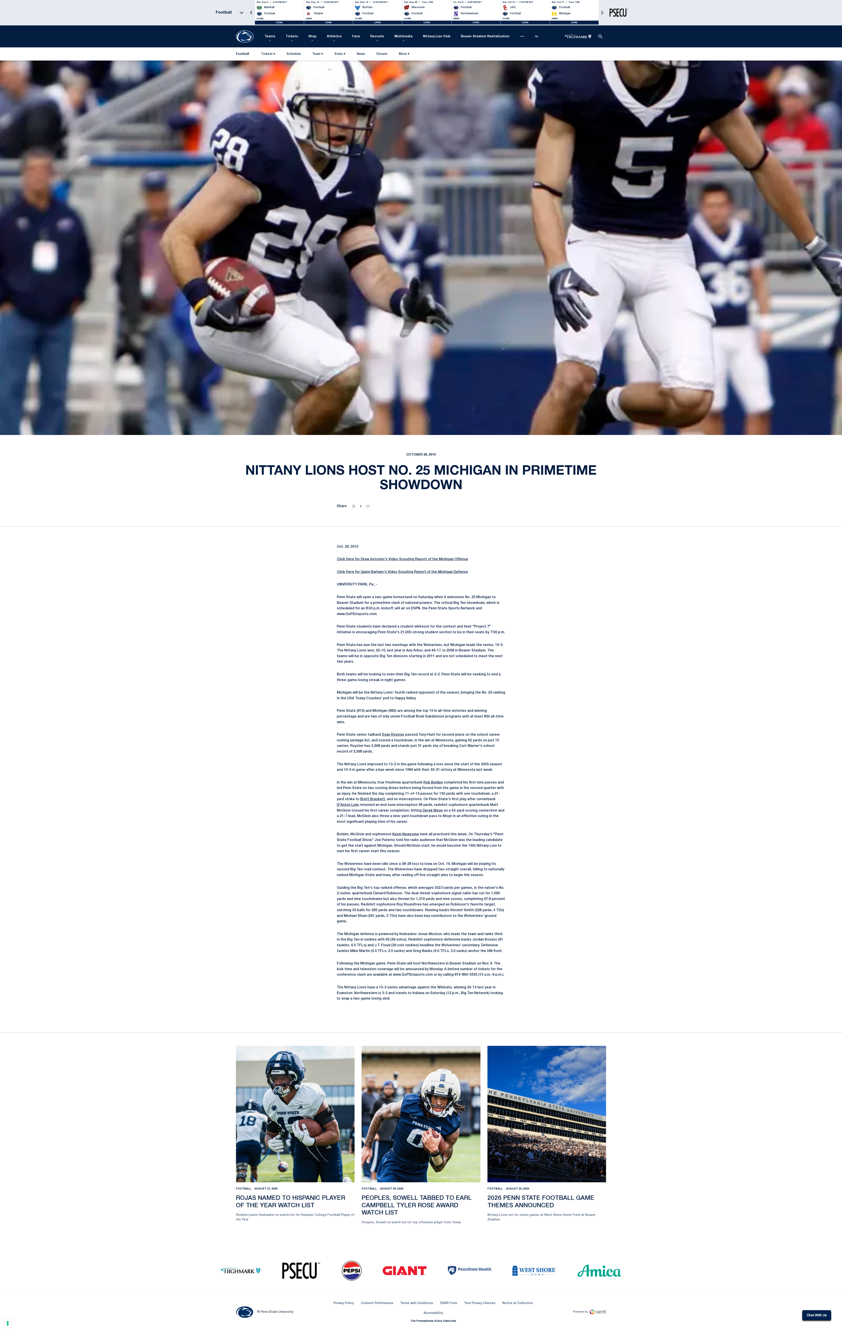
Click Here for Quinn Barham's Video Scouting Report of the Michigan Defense (402, 572)
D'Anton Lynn (348, 805)
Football (243, 1189)
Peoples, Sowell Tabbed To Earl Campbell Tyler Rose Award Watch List (417, 1205)
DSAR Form (448, 1303)
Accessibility (433, 1313)
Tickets (292, 36)
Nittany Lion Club (436, 36)
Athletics (334, 36)
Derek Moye (433, 810)
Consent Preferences (377, 1303)
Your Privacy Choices (479, 1303)
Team (316, 54)
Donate (381, 55)
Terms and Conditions (416, 1303)
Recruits (377, 36)
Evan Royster (393, 734)
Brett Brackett (372, 799)
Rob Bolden (433, 782)
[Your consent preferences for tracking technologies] (8, 1323)
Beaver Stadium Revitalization (485, 36)
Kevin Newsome (405, 834)
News (361, 54)
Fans (356, 36)
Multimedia (403, 36)
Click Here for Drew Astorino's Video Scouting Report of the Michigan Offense (402, 559)
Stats (338, 54)
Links (279, 22)
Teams (270, 36)
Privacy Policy (344, 1303)
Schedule (294, 54)
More (403, 54)
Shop (312, 36)
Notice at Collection (517, 1303)
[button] (251, 12)
